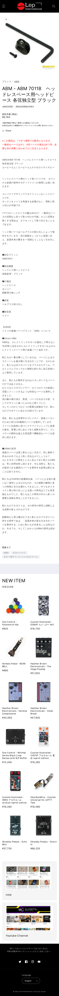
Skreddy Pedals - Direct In (43, 843)
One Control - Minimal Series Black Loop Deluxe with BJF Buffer (14, 755)
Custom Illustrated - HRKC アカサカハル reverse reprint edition (14, 800)
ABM (16, 81)
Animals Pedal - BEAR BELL (14, 665)
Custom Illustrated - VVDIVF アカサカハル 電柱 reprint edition (42, 755)
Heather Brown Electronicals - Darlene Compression (14, 711)
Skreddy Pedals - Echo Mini (14, 843)
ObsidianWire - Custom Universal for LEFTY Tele (43, 800)
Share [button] (8, 130)
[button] (3, 6)
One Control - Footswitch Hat (10, 623)
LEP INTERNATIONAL (26, 991)
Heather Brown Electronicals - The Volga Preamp (40, 666)
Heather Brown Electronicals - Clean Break (41, 711)
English (28, 981)
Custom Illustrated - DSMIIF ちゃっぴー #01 (42, 623)
